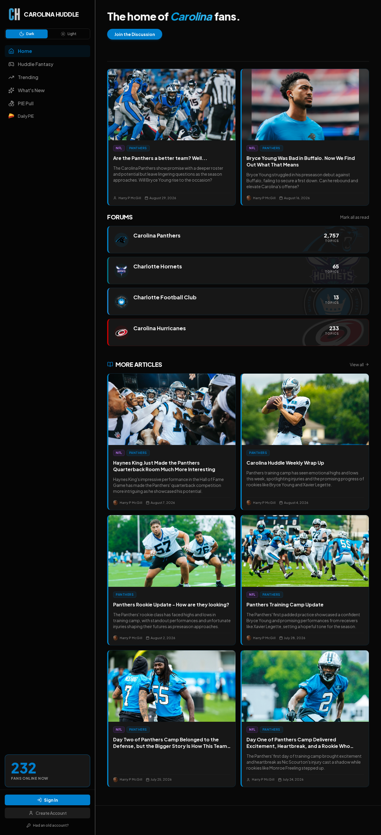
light (72, 34)
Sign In (51, 800)
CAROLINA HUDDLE (51, 14)
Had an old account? (51, 825)
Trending (28, 77)
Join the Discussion (134, 34)
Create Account (51, 813)
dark (30, 34)
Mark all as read (354, 217)
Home (25, 51)
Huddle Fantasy (35, 64)
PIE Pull (26, 103)
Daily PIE (26, 116)
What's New (31, 90)
